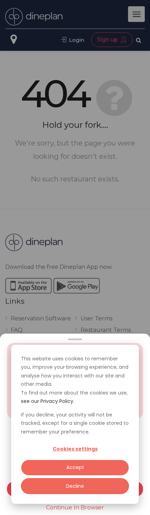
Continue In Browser (75, 507)
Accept (75, 467)
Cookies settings (75, 448)
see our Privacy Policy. (47, 401)
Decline (75, 486)
